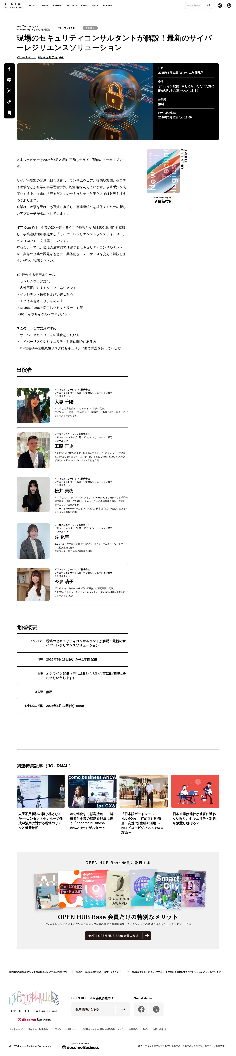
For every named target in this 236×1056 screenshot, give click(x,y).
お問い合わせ (159, 1029)
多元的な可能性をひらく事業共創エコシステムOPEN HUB (38, 971)
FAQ (145, 1029)
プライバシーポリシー (64, 1029)
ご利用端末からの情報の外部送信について (102, 1029)
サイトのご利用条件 (38, 1029)
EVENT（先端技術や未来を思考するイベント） (100, 971)
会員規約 (133, 1029)
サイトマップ (15, 1029)
